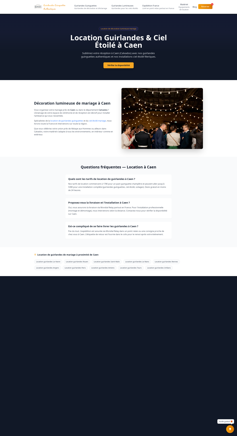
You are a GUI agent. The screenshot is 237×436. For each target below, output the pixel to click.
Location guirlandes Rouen (77, 261)
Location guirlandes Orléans (159, 268)
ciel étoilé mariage (97, 120)
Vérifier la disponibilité (118, 65)
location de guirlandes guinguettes (66, 120)
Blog (195, 7)
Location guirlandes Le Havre (48, 261)
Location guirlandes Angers (47, 268)
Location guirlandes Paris (75, 268)
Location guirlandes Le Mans (137, 261)
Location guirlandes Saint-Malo (107, 261)
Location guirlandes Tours (131, 268)
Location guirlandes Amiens (102, 268)
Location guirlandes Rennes (166, 261)
